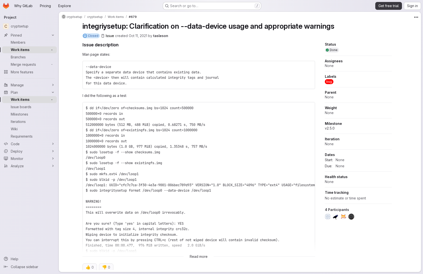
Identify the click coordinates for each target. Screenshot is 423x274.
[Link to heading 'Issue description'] (120, 44)
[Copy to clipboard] (309, 67)
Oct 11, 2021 (138, 36)
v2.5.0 (330, 128)
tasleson (160, 36)
